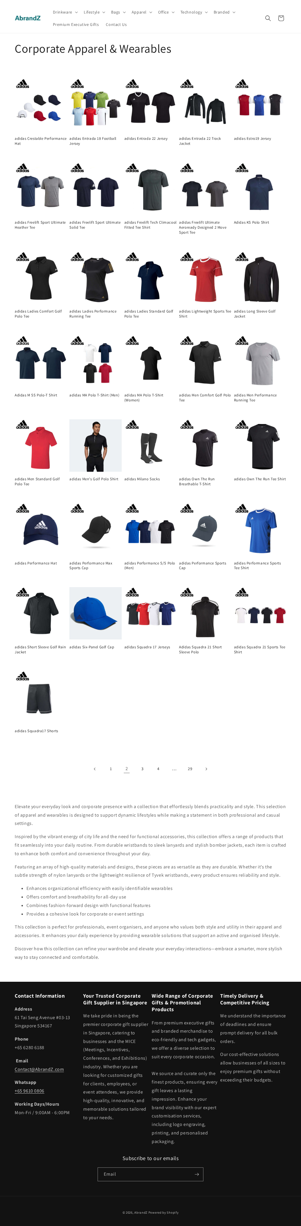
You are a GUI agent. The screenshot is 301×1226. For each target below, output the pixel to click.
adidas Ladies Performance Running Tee (92, 314)
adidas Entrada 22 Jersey (146, 138)
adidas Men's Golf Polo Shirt (93, 479)
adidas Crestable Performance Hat (41, 141)
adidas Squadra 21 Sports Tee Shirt (259, 649)
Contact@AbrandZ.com (39, 1069)
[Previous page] (94, 768)
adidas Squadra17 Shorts (36, 731)
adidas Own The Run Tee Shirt (260, 479)
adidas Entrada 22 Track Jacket (200, 141)
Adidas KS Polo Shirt (251, 222)
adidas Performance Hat (36, 563)
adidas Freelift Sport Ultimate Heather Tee (40, 225)
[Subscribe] (196, 1174)
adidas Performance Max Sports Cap (90, 566)
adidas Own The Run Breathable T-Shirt (197, 481)
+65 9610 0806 (29, 1091)
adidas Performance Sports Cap (202, 566)
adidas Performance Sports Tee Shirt (257, 566)
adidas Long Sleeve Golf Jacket (255, 314)
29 (190, 768)
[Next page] (206, 768)
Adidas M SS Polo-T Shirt (36, 395)
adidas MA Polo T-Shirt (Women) (143, 398)
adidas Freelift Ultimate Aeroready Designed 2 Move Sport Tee (202, 227)
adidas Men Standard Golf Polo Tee (37, 481)
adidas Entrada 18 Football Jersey (92, 141)
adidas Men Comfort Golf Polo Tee (205, 398)
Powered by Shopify (163, 1212)
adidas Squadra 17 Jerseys (147, 647)
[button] (64, 12)
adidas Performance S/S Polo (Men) (149, 566)
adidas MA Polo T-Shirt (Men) (94, 395)
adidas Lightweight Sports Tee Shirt (205, 314)
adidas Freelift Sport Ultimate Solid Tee (95, 225)
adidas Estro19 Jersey (252, 138)
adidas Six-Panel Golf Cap (91, 647)
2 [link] (127, 768)
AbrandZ (141, 1212)
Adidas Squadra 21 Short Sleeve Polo (200, 649)
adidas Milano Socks (142, 479)
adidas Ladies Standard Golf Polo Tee (148, 314)
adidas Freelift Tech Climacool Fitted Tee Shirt (150, 225)
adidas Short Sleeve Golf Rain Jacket (40, 649)
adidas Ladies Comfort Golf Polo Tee (38, 314)
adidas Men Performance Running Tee (255, 398)
